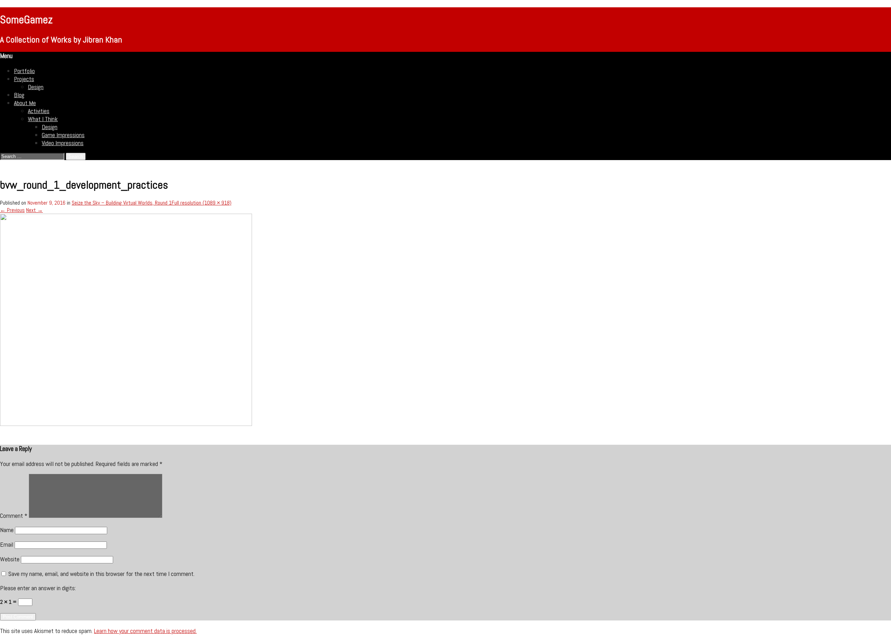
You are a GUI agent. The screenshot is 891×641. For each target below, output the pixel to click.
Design (36, 87)
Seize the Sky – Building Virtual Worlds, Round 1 (122, 202)
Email (6, 544)
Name (7, 530)
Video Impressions (63, 143)
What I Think (43, 119)
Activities (38, 111)
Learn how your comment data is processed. (145, 631)
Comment (13, 516)
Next (34, 210)
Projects (24, 79)
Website (9, 559)
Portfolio (24, 71)
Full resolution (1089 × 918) (201, 202)
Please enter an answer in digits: (38, 588)
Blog (19, 95)
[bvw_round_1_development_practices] (126, 424)
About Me (25, 103)
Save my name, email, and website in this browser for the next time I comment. (101, 574)
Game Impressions (63, 135)
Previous (12, 210)
